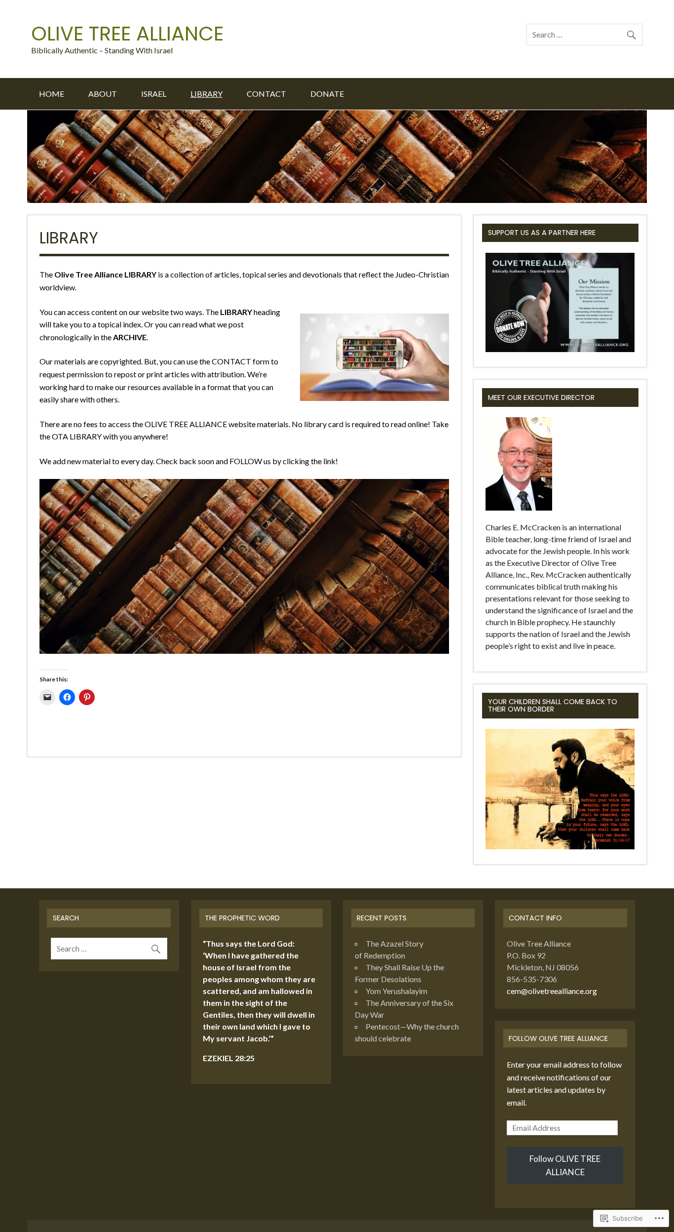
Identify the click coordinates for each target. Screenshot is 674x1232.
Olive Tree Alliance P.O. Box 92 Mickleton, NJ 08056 (543, 955)
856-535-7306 (532, 979)
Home (51, 93)
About (102, 93)
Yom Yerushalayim (396, 990)
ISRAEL (153, 93)
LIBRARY (206, 93)
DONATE (327, 93)
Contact (266, 93)
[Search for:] (584, 34)
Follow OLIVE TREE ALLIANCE (558, 1038)
